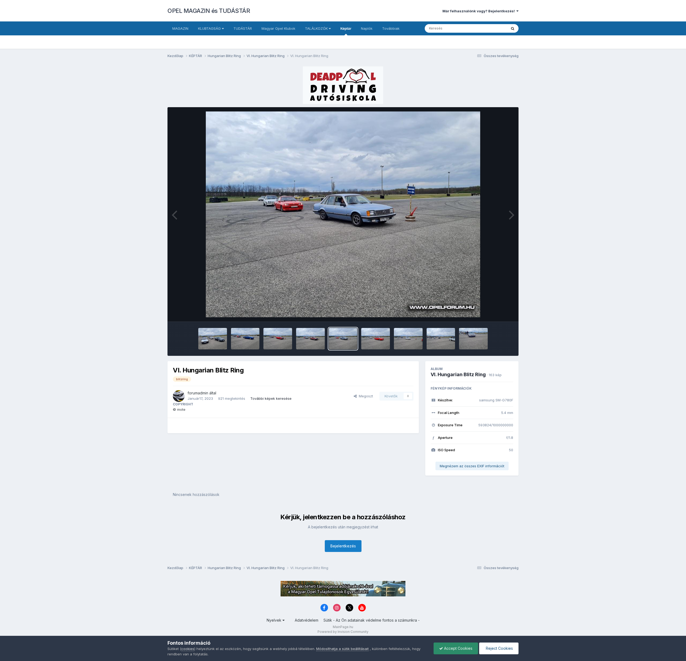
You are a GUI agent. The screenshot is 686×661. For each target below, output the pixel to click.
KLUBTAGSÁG (210, 28)
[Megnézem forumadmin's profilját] (179, 396)
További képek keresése (271, 398)
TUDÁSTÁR (242, 28)
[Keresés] (513, 28)
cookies (187, 649)
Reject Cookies (499, 648)
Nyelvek (274, 620)
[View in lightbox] (343, 214)
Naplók (366, 28)
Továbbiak (391, 28)
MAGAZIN (180, 28)
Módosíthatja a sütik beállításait (342, 649)
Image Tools (496, 312)
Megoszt (365, 396)
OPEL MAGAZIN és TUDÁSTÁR (208, 10)
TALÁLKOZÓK (317, 28)
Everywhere (490, 28)
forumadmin (198, 393)
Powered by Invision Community (343, 632)
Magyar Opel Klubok (278, 28)
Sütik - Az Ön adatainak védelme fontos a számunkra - (371, 620)
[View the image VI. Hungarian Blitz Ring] (212, 338)
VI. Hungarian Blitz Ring (458, 374)
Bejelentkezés (343, 546)
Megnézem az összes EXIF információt (472, 466)
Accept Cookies (457, 648)
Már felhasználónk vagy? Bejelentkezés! (479, 11)
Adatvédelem (306, 620)
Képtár (345, 28)
